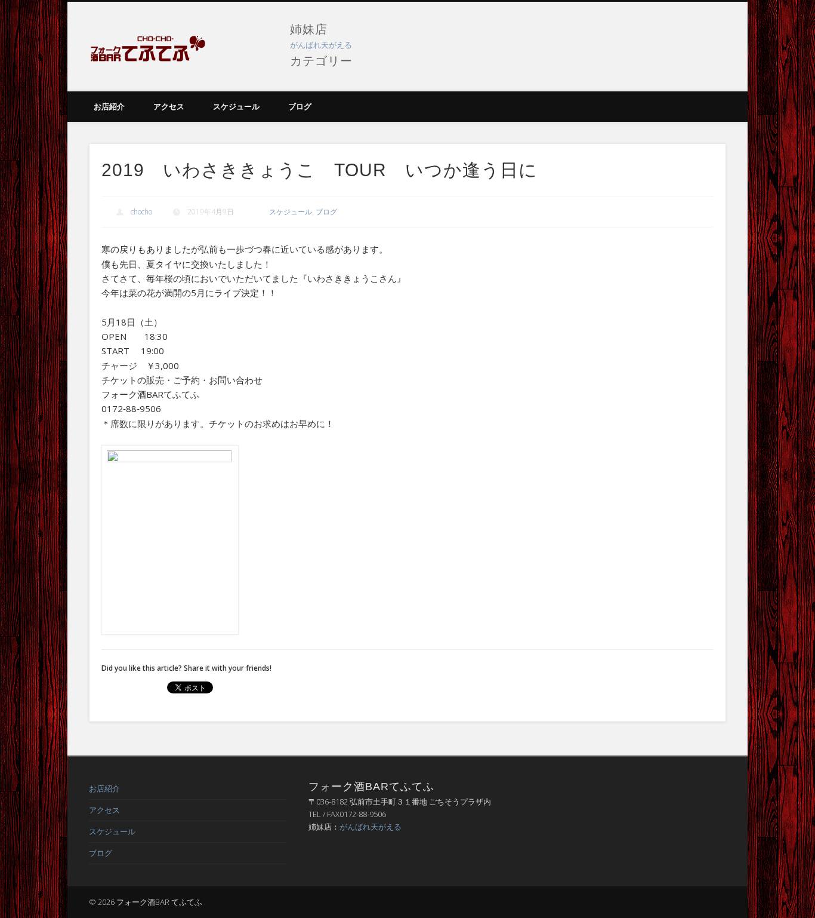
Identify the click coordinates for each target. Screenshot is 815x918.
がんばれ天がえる (321, 44)
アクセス (168, 106)
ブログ (299, 106)
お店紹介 (109, 106)
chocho (141, 212)
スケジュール (236, 106)
